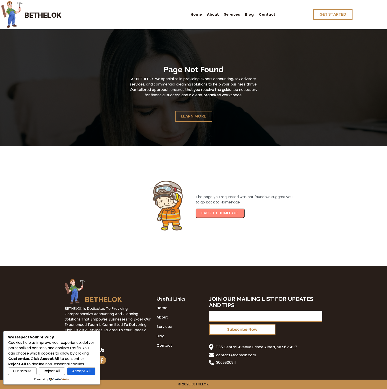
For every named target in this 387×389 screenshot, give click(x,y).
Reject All (52, 371)
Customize (22, 371)
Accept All (81, 371)
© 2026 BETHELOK (193, 384)
